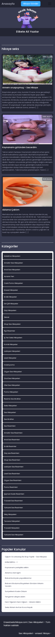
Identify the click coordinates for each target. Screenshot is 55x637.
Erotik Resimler (10, 446)
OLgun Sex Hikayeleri (13, 371)
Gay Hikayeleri (10, 310)
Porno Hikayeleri (11, 392)
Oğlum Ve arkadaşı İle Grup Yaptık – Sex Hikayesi (26, 557)
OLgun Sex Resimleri (12, 480)
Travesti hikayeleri (11, 528)
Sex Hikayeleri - (27, 633)
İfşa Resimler (9, 331)
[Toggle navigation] (49, 3)
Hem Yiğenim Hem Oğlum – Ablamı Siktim (23, 602)
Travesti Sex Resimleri (13, 501)
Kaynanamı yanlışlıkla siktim (17, 567)
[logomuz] (27, 18)
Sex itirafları (9, 419)
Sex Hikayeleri (10, 412)
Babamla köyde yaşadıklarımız (18, 578)
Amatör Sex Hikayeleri (13, 263)
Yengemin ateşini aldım (15, 597)
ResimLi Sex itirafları (12, 399)
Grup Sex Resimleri (12, 460)
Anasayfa (8, 4)
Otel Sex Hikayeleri (12, 385)
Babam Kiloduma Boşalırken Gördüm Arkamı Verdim (24, 584)
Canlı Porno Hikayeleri (13, 283)
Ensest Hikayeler (11, 290)
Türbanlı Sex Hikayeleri (13, 535)
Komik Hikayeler (11, 344)
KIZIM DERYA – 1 (11, 562)
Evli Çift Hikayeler (11, 303)
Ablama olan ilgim (13, 573)
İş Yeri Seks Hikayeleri (13, 337)
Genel (6, 317)
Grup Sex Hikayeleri (12, 324)
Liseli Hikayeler (10, 358)
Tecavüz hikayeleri (12, 521)
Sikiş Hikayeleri (10, 514)
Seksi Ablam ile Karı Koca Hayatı (18, 607)
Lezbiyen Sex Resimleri (13, 467)
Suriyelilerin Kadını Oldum (16, 591)
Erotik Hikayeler (10, 297)
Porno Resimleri (11, 487)
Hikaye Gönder (30, 3)
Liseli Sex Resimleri (12, 473)
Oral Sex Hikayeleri (12, 378)
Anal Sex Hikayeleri (12, 270)
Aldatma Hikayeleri (12, 256)
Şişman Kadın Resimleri (14, 494)
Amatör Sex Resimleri (13, 433)
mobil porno (9, 365)
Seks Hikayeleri (10, 405)
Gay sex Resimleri (11, 453)
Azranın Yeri (9, 276)
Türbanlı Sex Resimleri (13, 507)
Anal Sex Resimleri (12, 439)
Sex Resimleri (9, 426)
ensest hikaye (42, 633)
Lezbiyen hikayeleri (12, 351)
